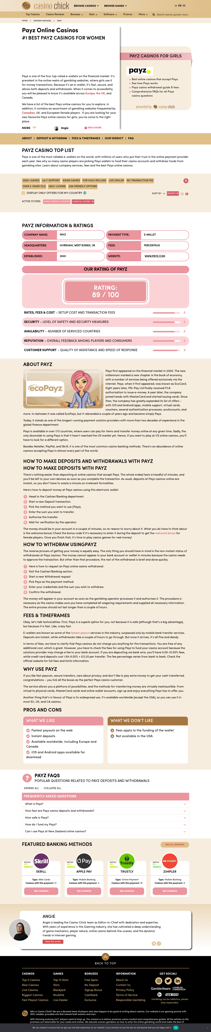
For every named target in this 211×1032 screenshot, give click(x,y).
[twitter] (168, 980)
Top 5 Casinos (31, 980)
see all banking (174, 845)
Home (25, 21)
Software (109, 14)
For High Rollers (94, 180)
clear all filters (81, 202)
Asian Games (71, 180)
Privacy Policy (125, 990)
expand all (31, 788)
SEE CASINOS (41, 891)
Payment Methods (42, 21)
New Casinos (30, 985)
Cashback (91, 995)
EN (179, 6)
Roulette (58, 995)
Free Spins (91, 980)
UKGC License (57, 186)
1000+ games (31, 180)
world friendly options (57, 202)
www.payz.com (155, 256)
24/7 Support (51, 180)
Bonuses (75, 14)
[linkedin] (177, 980)
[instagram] (158, 980)
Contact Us (123, 985)
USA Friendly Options (83, 186)
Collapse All (52, 788)
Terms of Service (127, 995)
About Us (122, 980)
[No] (207, 1027)
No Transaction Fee (140, 180)
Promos (127, 14)
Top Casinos (33, 14)
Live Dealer (116, 180)
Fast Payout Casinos (35, 1000)
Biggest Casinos (32, 995)
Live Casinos (30, 990)
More (142, 14)
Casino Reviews (55, 14)
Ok (176, 1027)
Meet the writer (53, 942)
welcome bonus (165, 533)
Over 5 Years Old (34, 186)
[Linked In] (154, 943)
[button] (157, 194)
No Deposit (92, 985)
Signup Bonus (93, 990)
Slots (92, 14)
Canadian (28, 113)
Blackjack (59, 990)
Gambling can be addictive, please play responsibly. (169, 1001)
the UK (100, 93)
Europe (90, 93)
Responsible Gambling (130, 1000)
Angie (64, 128)
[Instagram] (159, 943)
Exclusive (90, 1000)
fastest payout (80, 633)
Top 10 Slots (60, 980)
